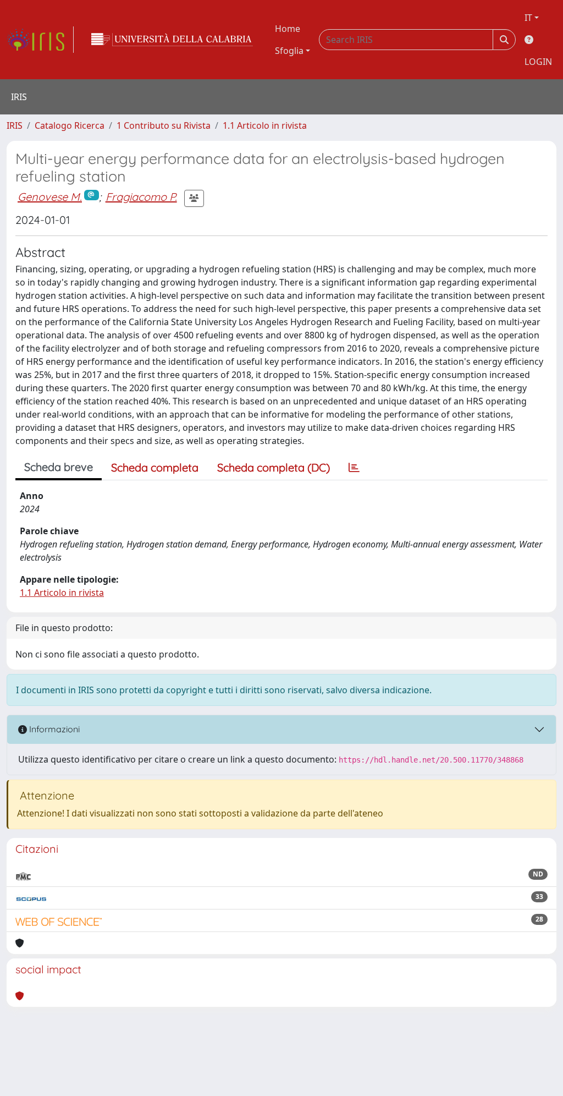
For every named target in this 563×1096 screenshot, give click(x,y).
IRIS (15, 125)
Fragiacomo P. (141, 197)
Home (287, 29)
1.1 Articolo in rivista (265, 125)
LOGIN (538, 62)
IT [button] (528, 18)
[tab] (354, 467)
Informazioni (53, 729)
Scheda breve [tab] (58, 467)
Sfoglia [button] (289, 51)
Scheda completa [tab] (154, 467)
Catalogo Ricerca (69, 125)
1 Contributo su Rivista (164, 125)
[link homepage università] (172, 39)
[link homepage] (40, 39)
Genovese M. (50, 197)
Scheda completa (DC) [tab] (273, 467)
